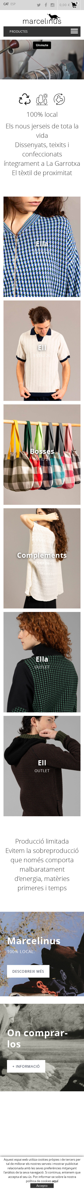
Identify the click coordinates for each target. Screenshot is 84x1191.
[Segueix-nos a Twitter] (39, 5)
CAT (6, 4)
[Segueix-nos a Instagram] (53, 5)
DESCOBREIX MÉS (28, 971)
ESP (13, 4)
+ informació (26, 1066)
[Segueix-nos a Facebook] (46, 5)
